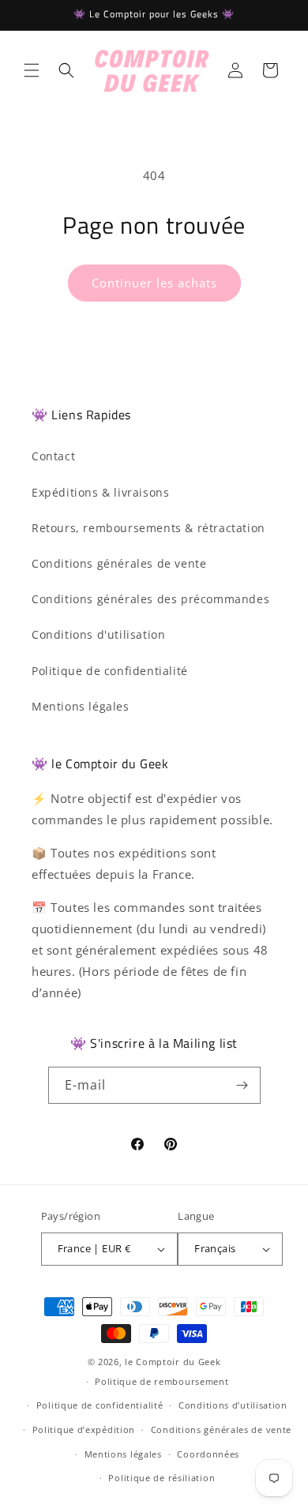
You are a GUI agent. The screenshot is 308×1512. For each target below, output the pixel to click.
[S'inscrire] (242, 1085)
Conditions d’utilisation (232, 1405)
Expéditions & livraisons (100, 492)
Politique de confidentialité (110, 670)
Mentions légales (81, 706)
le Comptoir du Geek (172, 1362)
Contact (53, 455)
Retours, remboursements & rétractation (148, 527)
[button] (31, 70)
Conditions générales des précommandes (150, 598)
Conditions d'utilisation (98, 634)
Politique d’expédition (83, 1429)
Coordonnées (208, 1454)
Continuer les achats (154, 283)
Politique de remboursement (161, 1381)
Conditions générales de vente (119, 563)
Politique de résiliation (161, 1478)
